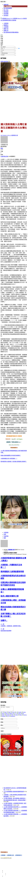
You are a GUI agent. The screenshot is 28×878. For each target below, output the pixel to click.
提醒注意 (6, 30)
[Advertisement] (14, 106)
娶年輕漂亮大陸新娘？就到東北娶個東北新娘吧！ (14, 461)
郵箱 (2, 722)
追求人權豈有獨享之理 (10, 596)
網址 (2, 725)
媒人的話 (6, 10)
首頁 (2, 61)
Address (3, 728)
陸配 (5, 538)
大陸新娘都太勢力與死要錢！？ (9, 458)
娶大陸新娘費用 (8, 8)
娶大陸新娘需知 (8, 6)
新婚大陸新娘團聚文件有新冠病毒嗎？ (11, 455)
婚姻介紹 (6, 28)
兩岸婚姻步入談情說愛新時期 (12, 572)
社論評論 (5, 61)
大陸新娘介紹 (11, 549)
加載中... (4, 620)
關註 (2, 148)
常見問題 (6, 13)
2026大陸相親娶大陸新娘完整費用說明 (14, 791)
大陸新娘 (6, 23)
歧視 (5, 534)
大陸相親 (6, 27)
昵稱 (2, 719)
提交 (2, 731)
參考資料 (6, 15)
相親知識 (6, 4)
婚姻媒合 (6, 25)
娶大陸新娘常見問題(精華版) (11, 32)
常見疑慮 (6, 12)
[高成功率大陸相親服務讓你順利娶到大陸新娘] (12, 755)
